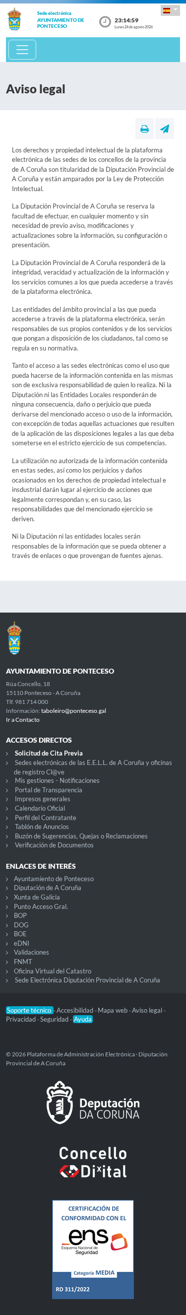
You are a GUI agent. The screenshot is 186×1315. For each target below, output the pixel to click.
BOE (20, 934)
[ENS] (93, 1257)
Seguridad (55, 1019)
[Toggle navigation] (22, 50)
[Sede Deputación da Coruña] (93, 1110)
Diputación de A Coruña (47, 888)
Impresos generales (42, 799)
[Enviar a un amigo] (164, 128)
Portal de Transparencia (48, 790)
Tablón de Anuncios (42, 827)
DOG (21, 925)
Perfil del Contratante (45, 818)
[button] (170, 10)
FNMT (23, 962)
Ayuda (83, 1019)
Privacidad (21, 1019)
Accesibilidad (76, 1010)
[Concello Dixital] (93, 1170)
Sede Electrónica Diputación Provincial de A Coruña (87, 980)
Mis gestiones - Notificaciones (57, 780)
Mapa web (113, 1010)
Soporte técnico (30, 1010)
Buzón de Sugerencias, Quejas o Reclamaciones (81, 836)
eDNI (21, 943)
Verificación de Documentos (54, 845)
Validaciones (31, 952)
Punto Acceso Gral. (41, 906)
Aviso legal (148, 1010)
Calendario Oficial (40, 808)
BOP (20, 915)
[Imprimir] (144, 128)
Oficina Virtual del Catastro (52, 971)
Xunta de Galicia (37, 897)
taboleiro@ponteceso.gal (73, 710)
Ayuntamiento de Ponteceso (54, 879)
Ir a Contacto (23, 719)
